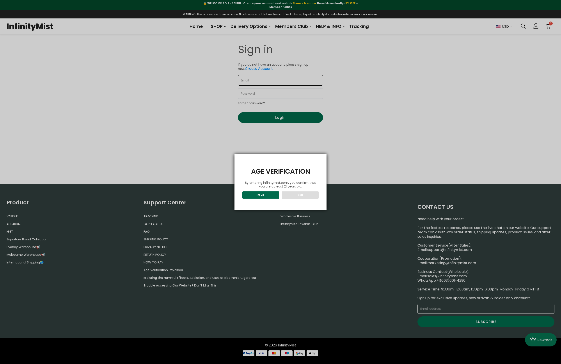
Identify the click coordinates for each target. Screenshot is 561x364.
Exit (300, 195)
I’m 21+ (261, 195)
